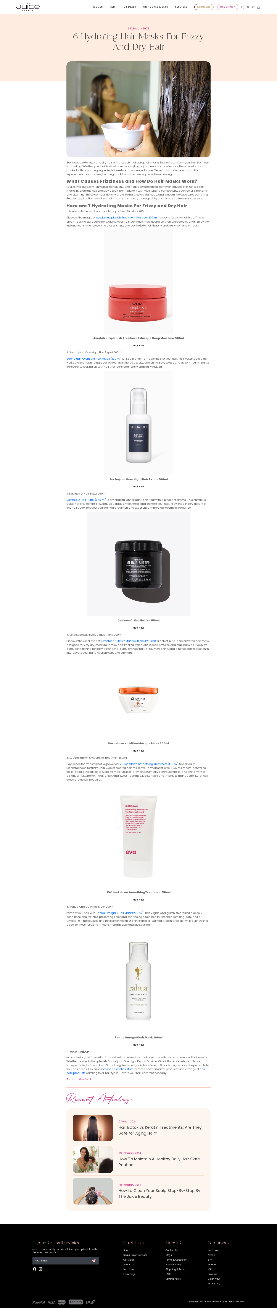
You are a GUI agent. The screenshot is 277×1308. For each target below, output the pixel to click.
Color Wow (214, 1279)
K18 (210, 1269)
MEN (113, 6)
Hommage (129, 1274)
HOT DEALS (129, 6)
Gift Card (128, 1259)
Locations (128, 1269)
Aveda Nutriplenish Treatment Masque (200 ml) (127, 217)
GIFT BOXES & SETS (156, 6)
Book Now (227, 7)
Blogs (169, 1255)
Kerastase (213, 1250)
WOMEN (98, 6)
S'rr (210, 1259)
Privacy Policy (173, 1264)
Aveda (211, 1255)
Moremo (212, 1264)
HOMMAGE (204, 7)
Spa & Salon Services (135, 1255)
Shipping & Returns (177, 1269)
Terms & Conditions (177, 1259)
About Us (128, 1264)
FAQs (168, 1274)
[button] (242, 7)
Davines (212, 1274)
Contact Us (172, 1250)
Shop (126, 1250)
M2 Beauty (214, 1283)
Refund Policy (173, 1279)
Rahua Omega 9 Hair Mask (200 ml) (119, 913)
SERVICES (181, 6)
